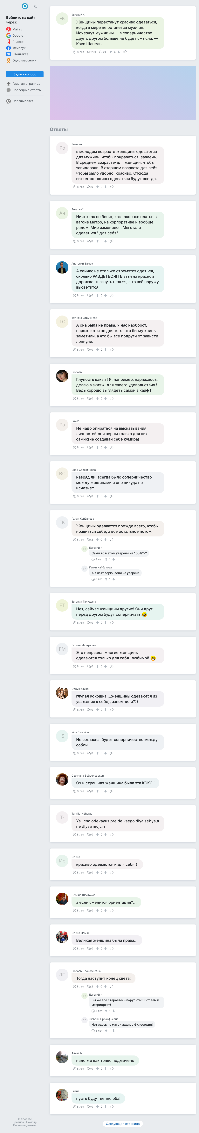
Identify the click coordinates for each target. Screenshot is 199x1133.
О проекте (25, 1119)
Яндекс (18, 42)
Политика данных (25, 1125)
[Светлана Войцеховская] (64, 779)
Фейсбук (19, 48)
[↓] (118, 51)
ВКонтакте (20, 54)
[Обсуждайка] (64, 692)
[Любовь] (64, 376)
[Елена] (64, 1095)
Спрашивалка (22, 101)
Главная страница (26, 83)
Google (17, 35)
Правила (18, 1122)
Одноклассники (24, 60)
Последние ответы (26, 90)
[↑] (111, 51)
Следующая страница (123, 1124)
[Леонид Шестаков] (64, 899)
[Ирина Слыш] (64, 937)
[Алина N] (64, 1057)
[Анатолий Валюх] (64, 267)
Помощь (31, 1122)
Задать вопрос (25, 74)
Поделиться (125, 51)
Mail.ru (17, 29)
